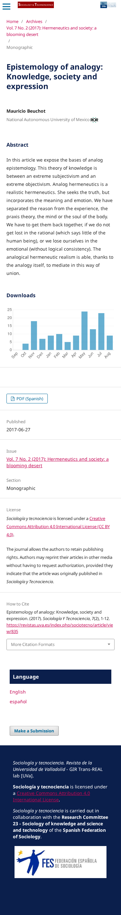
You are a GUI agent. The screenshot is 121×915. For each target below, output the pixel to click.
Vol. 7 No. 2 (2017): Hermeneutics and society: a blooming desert (51, 31)
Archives (34, 21)
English (18, 692)
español (18, 701)
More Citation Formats (33, 644)
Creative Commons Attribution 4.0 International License (51, 796)
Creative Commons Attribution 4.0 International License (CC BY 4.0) (58, 526)
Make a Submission (34, 731)
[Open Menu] (6, 6)
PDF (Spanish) (29, 398)
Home (12, 21)
